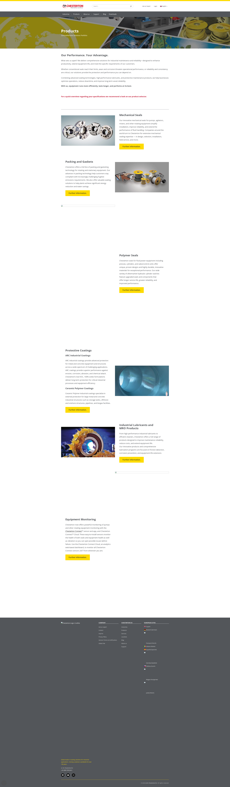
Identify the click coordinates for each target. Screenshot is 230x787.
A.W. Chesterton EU (151, 783)
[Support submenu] (101, 14)
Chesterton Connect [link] (73, 531)
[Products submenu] (81, 14)
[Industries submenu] (71, 14)
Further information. (132, 146)
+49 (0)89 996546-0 (66, 770)
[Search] (131, 6)
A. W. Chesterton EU (67, 768)
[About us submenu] (91, 14)
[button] (4, 783)
